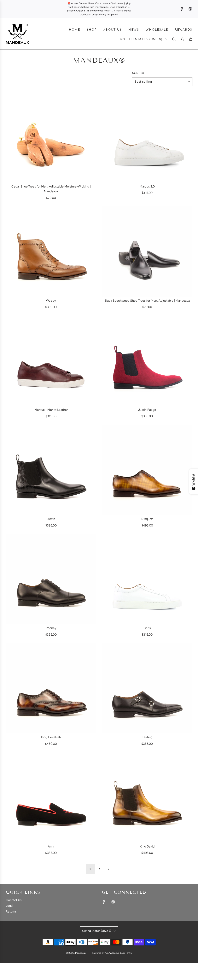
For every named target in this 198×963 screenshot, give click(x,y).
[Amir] (51, 797)
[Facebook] (182, 9)
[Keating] (147, 688)
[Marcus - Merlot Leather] (51, 360)
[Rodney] (51, 579)
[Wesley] (51, 251)
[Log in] (182, 39)
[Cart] (191, 39)
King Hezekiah (51, 737)
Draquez (147, 519)
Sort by (138, 72)
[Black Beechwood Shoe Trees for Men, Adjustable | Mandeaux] (147, 251)
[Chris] (147, 579)
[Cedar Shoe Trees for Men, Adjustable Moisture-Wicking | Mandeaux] (51, 137)
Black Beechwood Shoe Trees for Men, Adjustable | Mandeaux (147, 300)
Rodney (51, 628)
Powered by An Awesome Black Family (112, 953)
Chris (147, 628)
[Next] (108, 869)
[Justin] (51, 470)
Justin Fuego (147, 410)
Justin (51, 519)
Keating (147, 737)
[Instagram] (190, 9)
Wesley (51, 300)
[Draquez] (147, 470)
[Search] (174, 39)
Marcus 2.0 (147, 186)
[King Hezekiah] (51, 688)
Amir (51, 846)
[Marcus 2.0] (147, 137)
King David (147, 846)
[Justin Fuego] (147, 360)
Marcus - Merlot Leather (51, 410)
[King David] (147, 797)
